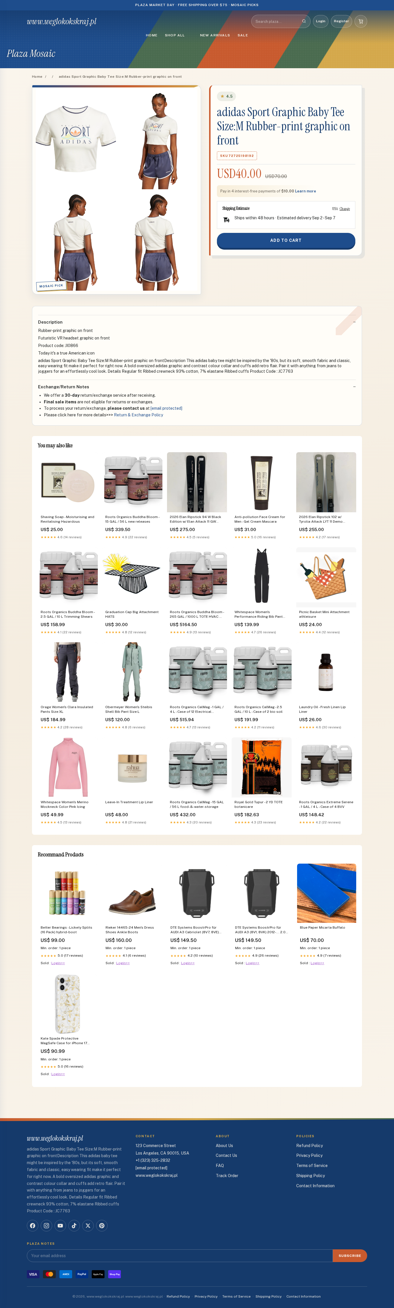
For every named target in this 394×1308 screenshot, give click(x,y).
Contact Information (315, 1185)
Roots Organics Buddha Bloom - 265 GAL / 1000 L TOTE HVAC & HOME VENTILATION (197, 614)
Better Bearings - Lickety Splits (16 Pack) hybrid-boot (66, 929)
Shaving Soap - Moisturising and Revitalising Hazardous (67, 519)
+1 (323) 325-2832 (153, 1160)
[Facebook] (32, 1225)
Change (344, 208)
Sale (243, 35)
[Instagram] (46, 1225)
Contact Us (226, 1155)
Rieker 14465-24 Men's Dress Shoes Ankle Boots (130, 929)
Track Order (227, 1175)
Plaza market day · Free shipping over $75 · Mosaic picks (197, 5)
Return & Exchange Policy (138, 415)
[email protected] (166, 408)
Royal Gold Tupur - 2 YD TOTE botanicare (258, 804)
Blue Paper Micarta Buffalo (322, 927)
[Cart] (360, 21)
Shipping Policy (310, 1175)
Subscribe (350, 1256)
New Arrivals (215, 35)
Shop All (175, 35)
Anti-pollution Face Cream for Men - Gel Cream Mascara (259, 519)
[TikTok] (74, 1225)
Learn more (305, 191)
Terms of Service (312, 1165)
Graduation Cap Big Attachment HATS (132, 614)
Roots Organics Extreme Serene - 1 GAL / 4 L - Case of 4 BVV (326, 804)
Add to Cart (286, 240)
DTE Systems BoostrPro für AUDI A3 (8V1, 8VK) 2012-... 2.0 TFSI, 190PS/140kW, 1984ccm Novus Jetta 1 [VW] (260, 930)
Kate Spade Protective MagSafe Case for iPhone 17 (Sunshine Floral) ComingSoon (66, 1041)
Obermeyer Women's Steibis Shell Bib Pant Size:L (128, 709)
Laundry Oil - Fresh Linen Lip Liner (322, 709)
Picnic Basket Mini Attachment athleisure (324, 614)
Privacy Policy (309, 1155)
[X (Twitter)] (88, 1225)
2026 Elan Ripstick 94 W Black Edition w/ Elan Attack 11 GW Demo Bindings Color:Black (195, 519)
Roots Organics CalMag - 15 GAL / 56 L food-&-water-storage (197, 804)
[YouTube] (60, 1225)
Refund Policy (309, 1145)
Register (341, 21)
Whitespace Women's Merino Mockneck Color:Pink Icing (65, 804)
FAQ (220, 1165)
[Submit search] (304, 21)
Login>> (58, 963)
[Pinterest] (102, 1225)
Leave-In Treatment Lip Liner (129, 802)
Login (320, 21)
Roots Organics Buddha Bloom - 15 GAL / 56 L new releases (132, 519)
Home (151, 35)
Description (50, 322)
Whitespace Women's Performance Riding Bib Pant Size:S (258, 614)
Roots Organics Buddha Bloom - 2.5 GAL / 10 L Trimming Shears (68, 614)
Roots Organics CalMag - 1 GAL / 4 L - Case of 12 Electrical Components (197, 710)
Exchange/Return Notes (63, 386)
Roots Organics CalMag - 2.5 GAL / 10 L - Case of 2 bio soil (258, 709)
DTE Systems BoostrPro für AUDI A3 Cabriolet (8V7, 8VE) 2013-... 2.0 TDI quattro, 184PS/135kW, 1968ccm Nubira (196, 930)
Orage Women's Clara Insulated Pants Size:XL (67, 709)
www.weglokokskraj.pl (61, 21)
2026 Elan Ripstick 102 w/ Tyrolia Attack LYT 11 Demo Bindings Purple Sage (321, 519)
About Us (224, 1145)
